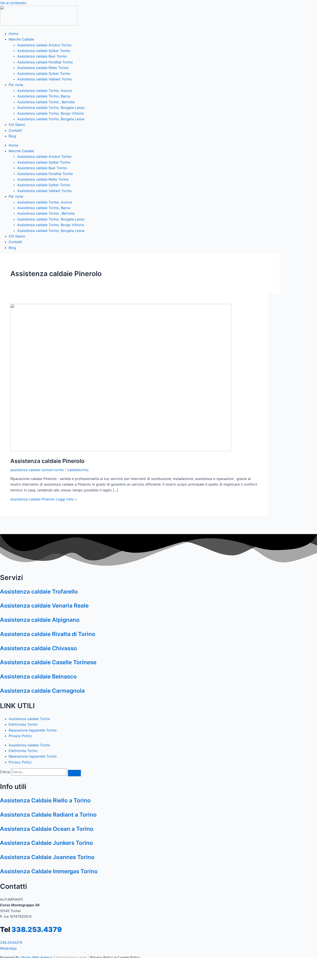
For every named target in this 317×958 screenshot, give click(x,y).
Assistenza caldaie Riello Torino (43, 68)
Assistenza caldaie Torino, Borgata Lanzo (51, 107)
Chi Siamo (17, 124)
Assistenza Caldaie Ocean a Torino (46, 828)
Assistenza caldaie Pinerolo (47, 461)
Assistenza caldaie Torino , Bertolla (46, 102)
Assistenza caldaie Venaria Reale (44, 605)
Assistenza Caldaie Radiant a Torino (48, 814)
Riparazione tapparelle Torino (33, 730)
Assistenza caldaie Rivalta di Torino (47, 634)
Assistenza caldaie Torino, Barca (43, 96)
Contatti (15, 130)
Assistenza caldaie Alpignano (40, 619)
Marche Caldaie (21, 39)
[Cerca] (74, 773)
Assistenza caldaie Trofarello (39, 591)
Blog (12, 136)
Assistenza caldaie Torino (29, 719)
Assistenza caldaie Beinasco (38, 676)
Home (13, 33)
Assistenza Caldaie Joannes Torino (47, 857)
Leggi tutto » (43, 499)
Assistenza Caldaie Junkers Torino (46, 842)
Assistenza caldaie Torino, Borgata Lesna (50, 119)
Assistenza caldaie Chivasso (38, 648)
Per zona (16, 85)
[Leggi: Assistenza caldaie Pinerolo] (120, 450)
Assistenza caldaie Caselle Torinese (48, 662)
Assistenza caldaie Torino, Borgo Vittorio (50, 113)
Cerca (5, 772)
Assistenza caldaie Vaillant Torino (44, 79)
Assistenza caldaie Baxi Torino (42, 56)
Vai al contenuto (13, 3)
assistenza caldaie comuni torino (37, 470)
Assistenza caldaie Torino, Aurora (44, 90)
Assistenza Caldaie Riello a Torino (45, 800)
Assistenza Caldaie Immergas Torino (49, 871)
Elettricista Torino (23, 724)
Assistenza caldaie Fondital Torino (45, 62)
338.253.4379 (36, 929)
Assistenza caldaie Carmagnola (42, 690)
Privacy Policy (20, 736)
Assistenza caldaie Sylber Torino (43, 50)
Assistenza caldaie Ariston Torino (44, 45)
